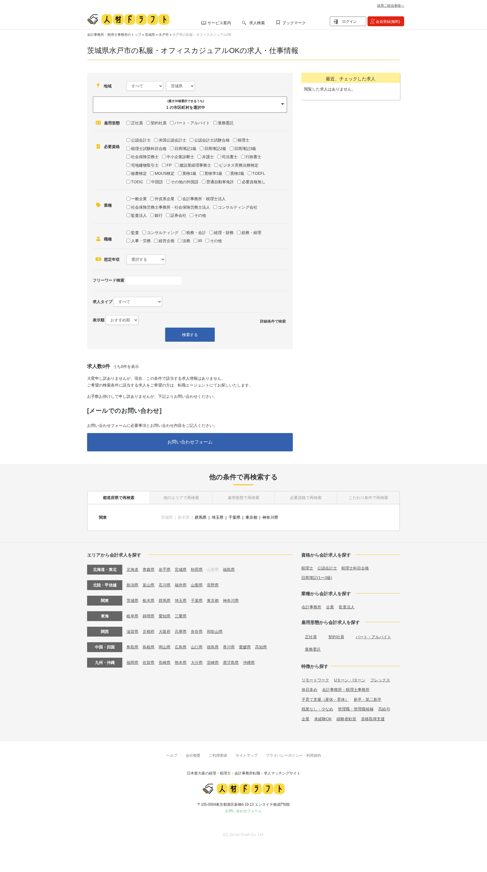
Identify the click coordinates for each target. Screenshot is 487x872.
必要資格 (112, 146)
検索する (190, 334)
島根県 (148, 647)
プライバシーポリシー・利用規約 (293, 755)
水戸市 (164, 35)
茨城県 (150, 35)
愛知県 (165, 616)
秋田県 (197, 569)
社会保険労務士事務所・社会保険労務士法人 (170, 207)
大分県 (197, 662)
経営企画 (166, 241)
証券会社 (178, 215)
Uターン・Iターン (350, 680)
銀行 (159, 215)
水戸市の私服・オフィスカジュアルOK (201, 35)
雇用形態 (112, 123)
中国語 (157, 182)
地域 (108, 86)
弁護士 (208, 156)
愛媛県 (245, 647)
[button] (190, 104)
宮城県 (181, 569)
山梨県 (197, 585)
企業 (330, 607)
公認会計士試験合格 (212, 140)
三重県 (181, 616)
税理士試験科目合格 (149, 148)
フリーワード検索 (108, 280)
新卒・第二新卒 (367, 699)
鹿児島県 (231, 662)
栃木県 (148, 600)
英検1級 (189, 173)
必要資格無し (253, 182)
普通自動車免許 (220, 182)
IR (200, 241)
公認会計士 (141, 140)
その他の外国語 (184, 182)
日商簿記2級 (215, 148)
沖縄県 (249, 662)
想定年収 (112, 259)
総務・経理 (251, 232)
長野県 (213, 585)
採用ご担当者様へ (390, 6)
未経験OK (323, 719)
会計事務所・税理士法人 (204, 199)
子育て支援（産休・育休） (325, 699)
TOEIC (137, 182)
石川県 (165, 585)
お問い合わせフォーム (189, 442)
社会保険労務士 (145, 156)
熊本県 (181, 662)
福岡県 (132, 662)
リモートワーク (315, 680)
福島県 (229, 569)
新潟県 (132, 585)
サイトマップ (247, 755)
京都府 (148, 631)
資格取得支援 (373, 719)
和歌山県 (215, 631)
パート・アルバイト (192, 123)
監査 (135, 232)
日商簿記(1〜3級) (316, 577)
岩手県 (165, 569)
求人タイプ (102, 301)
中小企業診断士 (180, 156)
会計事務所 (311, 607)
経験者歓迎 (346, 719)
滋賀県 (132, 631)
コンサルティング (162, 232)
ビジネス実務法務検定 (238, 165)
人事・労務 (141, 241)
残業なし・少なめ (317, 709)
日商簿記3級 (245, 148)
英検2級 (237, 173)
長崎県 (165, 662)
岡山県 (165, 647)
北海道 (132, 569)
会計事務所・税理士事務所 (345, 689)
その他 (200, 215)
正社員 (137, 123)
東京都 (251, 517)
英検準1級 (213, 173)
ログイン (349, 21)
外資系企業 (164, 199)
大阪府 (165, 631)
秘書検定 (139, 173)
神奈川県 (270, 517)
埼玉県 (217, 517)
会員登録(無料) (388, 21)
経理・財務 (224, 232)
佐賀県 (148, 662)
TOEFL (258, 173)
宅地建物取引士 (145, 165)
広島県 (181, 647)
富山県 (148, 585)
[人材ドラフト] (128, 19)
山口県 (197, 647)
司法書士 (230, 156)
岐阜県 (132, 616)
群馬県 (201, 517)
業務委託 (226, 123)
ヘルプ (171, 755)
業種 (108, 205)
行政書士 (253, 156)
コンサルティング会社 (237, 207)
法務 (186, 241)
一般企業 (139, 199)
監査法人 (139, 215)
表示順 (99, 320)
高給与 (384, 709)
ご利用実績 (218, 755)
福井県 (181, 585)
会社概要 (193, 755)
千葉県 (234, 517)
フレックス (380, 680)
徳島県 (213, 647)
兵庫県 (181, 631)
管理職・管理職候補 (355, 709)
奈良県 (197, 631)
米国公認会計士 (172, 140)
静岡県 (148, 616)
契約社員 (159, 123)
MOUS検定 (164, 173)
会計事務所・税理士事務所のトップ (114, 35)
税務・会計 (196, 232)
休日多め (309, 689)
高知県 (261, 647)
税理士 (243, 140)
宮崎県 (213, 662)
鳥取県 (132, 647)
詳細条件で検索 (273, 321)
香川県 (229, 647)
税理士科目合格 (355, 568)
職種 (108, 239)
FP (169, 165)
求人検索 (257, 23)
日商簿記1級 (185, 148)
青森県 (148, 569)
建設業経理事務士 (195, 165)
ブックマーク (294, 23)
